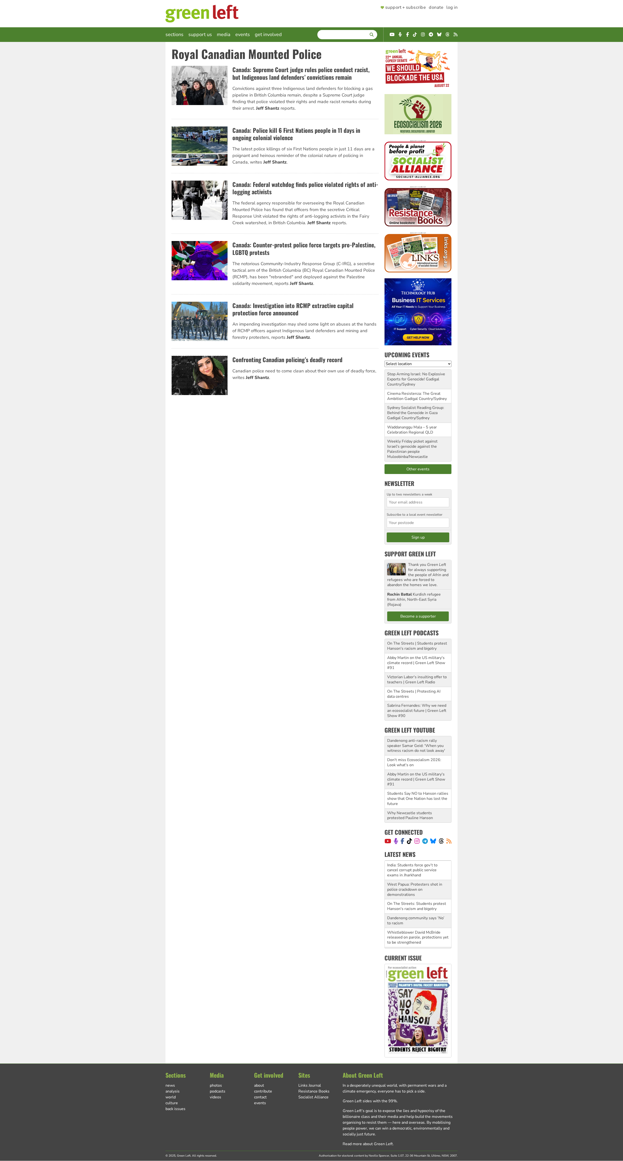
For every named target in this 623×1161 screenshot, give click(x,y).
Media (223, 34)
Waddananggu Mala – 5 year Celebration (412, 430)
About (259, 1085)
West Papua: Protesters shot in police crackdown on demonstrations (414, 870)
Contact (260, 1097)
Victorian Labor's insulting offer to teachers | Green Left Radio (417, 679)
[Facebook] (402, 841)
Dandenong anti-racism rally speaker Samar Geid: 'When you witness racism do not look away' (416, 746)
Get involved (268, 34)
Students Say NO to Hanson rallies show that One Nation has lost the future (417, 798)
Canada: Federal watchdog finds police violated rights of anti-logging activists (305, 188)
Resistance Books (314, 1091)
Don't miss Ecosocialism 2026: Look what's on (414, 762)
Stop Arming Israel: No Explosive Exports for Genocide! (416, 376)
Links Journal (309, 1085)
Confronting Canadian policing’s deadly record (287, 359)
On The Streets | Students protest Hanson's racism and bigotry (417, 646)
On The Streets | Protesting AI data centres (413, 694)
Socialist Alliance (313, 1097)
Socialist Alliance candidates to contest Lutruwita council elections (418, 934)
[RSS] (448, 841)
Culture (171, 1103)
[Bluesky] (433, 841)
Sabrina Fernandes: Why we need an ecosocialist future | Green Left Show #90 (416, 710)
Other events (418, 469)
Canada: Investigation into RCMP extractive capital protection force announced (293, 309)
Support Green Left (410, 553)
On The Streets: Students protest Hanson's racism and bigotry (416, 887)
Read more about (368, 1144)
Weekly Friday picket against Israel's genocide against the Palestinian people (412, 446)
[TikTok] (409, 841)
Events (242, 34)
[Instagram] (417, 841)
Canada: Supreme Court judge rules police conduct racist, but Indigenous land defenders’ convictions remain (301, 73)
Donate (436, 7)
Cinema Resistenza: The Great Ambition (413, 396)
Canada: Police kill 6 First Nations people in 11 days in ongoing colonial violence (296, 134)
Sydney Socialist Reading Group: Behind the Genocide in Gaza (415, 410)
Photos (216, 1085)
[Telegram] (425, 841)
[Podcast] (396, 841)
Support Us (200, 34)
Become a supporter (418, 616)
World (170, 1097)
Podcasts (217, 1091)
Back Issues (175, 1109)
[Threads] (441, 841)
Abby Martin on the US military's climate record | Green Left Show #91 (416, 663)
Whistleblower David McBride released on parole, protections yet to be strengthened (418, 918)
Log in (452, 7)
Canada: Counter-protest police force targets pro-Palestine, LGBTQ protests (304, 248)
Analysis (172, 1091)
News (170, 1085)
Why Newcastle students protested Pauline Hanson (410, 815)
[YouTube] (388, 841)
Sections (174, 34)
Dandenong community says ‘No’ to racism (415, 901)
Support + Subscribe (405, 7)
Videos (215, 1097)
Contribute (263, 1091)
